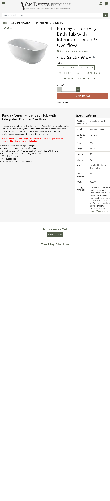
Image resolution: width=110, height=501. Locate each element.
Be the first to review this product (73, 51)
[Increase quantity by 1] (78, 89)
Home (4, 23)
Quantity (60, 85)
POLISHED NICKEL (66, 78)
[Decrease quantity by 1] (59, 89)
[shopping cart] (105, 4)
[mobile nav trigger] (3, 3)
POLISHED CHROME (86, 78)
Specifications (85, 115)
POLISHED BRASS (66, 73)
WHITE (80, 73)
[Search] (105, 15)
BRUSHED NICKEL (94, 73)
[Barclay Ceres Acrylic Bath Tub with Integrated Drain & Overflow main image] (27, 50)
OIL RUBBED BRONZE (68, 67)
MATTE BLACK (86, 67)
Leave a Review (55, 234)
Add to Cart (83, 96)
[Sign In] (100, 4)
